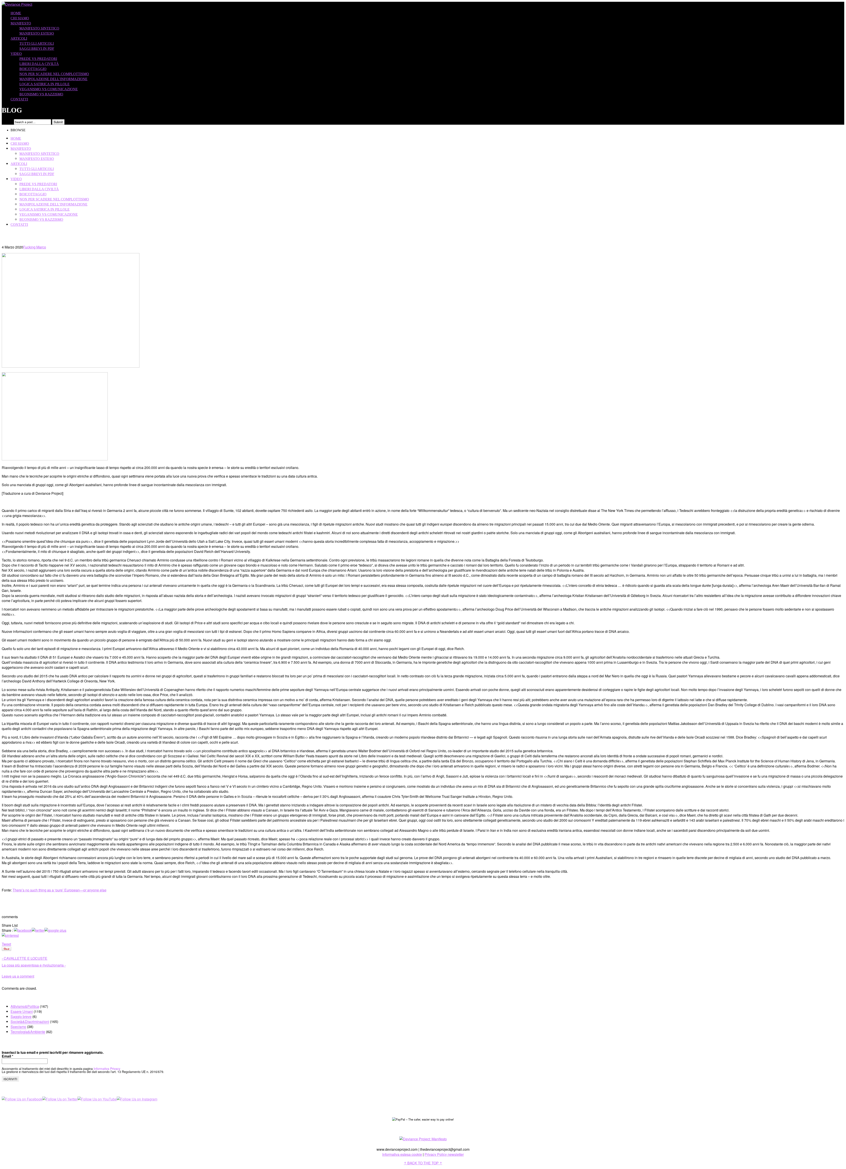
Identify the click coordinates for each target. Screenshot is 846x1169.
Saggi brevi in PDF (36, 48)
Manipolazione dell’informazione (53, 79)
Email (7, 1056)
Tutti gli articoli (36, 43)
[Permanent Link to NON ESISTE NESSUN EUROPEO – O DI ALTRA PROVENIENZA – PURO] (70, 366)
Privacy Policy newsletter (444, 1154)
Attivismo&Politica (25, 1006)
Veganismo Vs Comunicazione (48, 89)
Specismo (18, 1026)
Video (16, 54)
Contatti (19, 99)
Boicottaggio (32, 69)
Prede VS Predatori (38, 59)
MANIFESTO (21, 23)
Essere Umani (22, 1011)
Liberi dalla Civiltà (39, 64)
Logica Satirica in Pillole (44, 84)
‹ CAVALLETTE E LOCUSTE (24, 958)
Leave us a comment (18, 976)
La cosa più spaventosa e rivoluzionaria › (34, 965)
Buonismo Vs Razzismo (41, 94)
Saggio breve (21, 1016)
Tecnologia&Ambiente (28, 1031)
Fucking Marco (34, 247)
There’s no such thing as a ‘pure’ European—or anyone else (59, 890)
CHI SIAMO (20, 18)
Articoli (19, 38)
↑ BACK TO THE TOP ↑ (423, 1162)
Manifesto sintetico (39, 28)
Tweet (6, 944)
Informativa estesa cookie (402, 1154)
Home (16, 13)
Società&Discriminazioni (30, 1021)
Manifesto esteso (36, 33)
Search (7, 121)
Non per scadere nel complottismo (54, 74)
